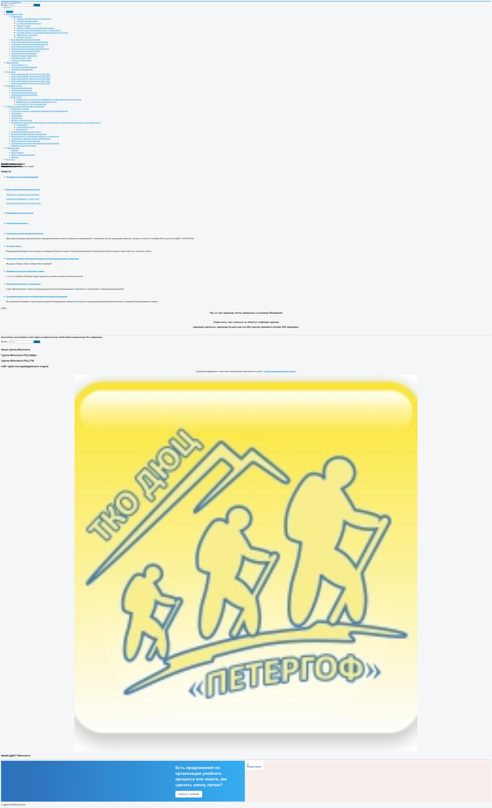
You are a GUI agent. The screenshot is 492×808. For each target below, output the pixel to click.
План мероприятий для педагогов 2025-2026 (30, 83)
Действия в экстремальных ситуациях (22, 194)
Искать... (5, 5)
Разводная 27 (22, 129)
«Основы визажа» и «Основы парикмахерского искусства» (42, 33)
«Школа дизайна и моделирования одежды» (35, 28)
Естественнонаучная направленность (27, 46)
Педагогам (11, 72)
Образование (17, 116)
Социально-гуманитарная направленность (29, 44)
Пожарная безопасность (21, 90)
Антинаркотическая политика (24, 95)
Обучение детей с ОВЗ (21, 58)
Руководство (16, 118)
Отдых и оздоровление (21, 60)
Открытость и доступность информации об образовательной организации (48, 99)
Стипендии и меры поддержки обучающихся (31, 139)
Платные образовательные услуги (26, 132)
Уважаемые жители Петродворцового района (25, 271)
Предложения (17, 152)
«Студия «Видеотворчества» (28, 23)
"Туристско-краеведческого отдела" (279, 371)
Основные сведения (20, 109)
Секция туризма (23, 26)
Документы (16, 113)
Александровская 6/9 (25, 127)
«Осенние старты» (13, 246)
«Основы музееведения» (27, 21)
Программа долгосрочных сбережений (22, 177)
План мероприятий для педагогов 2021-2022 (30, 74)
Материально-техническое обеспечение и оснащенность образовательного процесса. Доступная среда (56, 122)
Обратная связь (12, 148)
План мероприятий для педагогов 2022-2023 (30, 76)
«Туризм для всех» (24, 37)
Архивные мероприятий (22, 69)
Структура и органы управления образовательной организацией (39, 111)
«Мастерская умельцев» (26, 35)
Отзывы (14, 150)
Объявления (16, 16)
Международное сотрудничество (25, 141)
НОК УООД (16, 97)
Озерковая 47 (22, 125)
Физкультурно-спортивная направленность (30, 49)
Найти (36, 5)
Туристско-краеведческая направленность (29, 42)
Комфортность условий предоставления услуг (36, 102)
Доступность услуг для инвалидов (31, 104)
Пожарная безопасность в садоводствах (23, 203)
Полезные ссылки (14, 86)
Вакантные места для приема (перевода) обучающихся (35, 136)
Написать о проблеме (188, 794)
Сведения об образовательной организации (25, 106)
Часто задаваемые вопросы (23, 155)
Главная (9, 12)
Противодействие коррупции (24, 92)
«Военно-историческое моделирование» (34, 19)
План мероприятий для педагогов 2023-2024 (30, 79)
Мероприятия (12, 62)
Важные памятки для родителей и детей (23, 189)
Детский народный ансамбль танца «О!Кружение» (38, 30)
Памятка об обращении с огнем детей (22, 199)
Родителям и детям (14, 14)
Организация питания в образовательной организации (35, 143)
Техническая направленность (24, 53)
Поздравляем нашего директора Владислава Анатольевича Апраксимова (36, 296)
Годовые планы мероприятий (24, 67)
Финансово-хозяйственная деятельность (28, 134)
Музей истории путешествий (24, 56)
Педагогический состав (21, 120)
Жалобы (14, 157)
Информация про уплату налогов (19, 213)
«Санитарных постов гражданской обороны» (24, 233)
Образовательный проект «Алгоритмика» (23, 284)
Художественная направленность (25, 51)
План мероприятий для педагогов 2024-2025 (30, 81)
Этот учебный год (19, 65)
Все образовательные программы (25, 39)
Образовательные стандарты (23, 146)
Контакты (10, 159)
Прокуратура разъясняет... (17, 223)
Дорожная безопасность (21, 88)
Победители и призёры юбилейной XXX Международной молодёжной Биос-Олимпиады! (42, 259)
